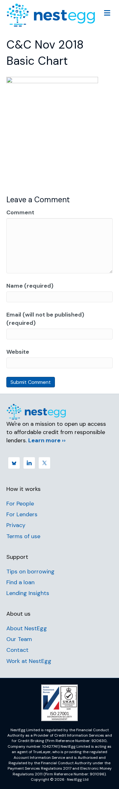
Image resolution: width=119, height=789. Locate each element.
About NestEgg (26, 628)
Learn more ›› (47, 440)
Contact (17, 650)
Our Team (19, 639)
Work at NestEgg (28, 661)
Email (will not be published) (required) (45, 319)
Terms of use (23, 536)
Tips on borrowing (30, 571)
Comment (20, 212)
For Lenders (21, 514)
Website (17, 352)
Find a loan (20, 582)
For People (20, 503)
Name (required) (29, 286)
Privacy (15, 525)
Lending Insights (27, 593)
